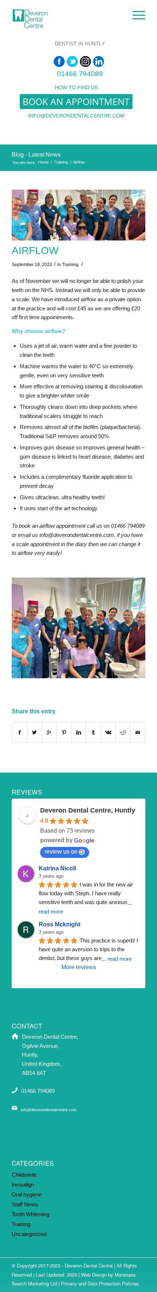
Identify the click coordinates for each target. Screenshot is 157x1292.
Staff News (25, 1204)
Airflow (35, 250)
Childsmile (24, 1175)
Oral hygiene (27, 1194)
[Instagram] (85, 61)
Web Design (94, 1274)
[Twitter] (72, 61)
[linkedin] (98, 61)
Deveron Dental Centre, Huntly (87, 810)
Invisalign (23, 1184)
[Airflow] (78, 215)
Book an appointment (76, 101)
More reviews (78, 967)
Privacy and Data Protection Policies (100, 1283)
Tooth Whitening (30, 1214)
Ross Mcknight (59, 924)
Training (61, 162)
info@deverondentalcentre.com (76, 116)
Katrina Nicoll (57, 868)
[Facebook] (59, 61)
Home (43, 162)
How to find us (76, 87)
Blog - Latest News (36, 155)
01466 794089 (80, 74)
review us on (61, 851)
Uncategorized (29, 1234)
